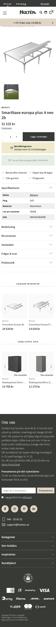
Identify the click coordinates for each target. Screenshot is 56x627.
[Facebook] (5, 508)
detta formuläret (10, 464)
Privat (7, 3)
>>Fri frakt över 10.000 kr (27, 22)
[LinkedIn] (33, 508)
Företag (21, 3)
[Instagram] (14, 508)
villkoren (27, 497)
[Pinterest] (24, 508)
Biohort (5, 107)
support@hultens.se (18, 524)
